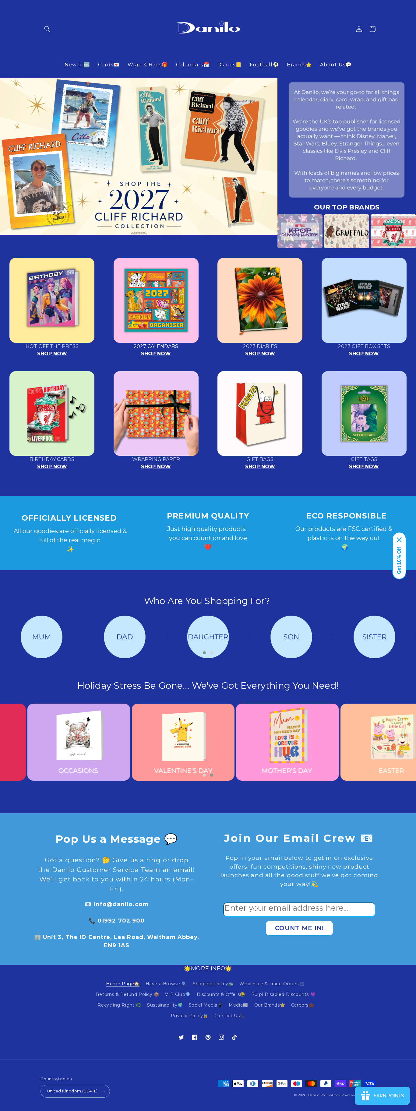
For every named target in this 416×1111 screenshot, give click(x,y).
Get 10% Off (399, 560)
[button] (47, 29)
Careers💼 (302, 1005)
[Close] (399, 539)
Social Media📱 (206, 1005)
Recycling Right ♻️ (119, 1005)
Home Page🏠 (122, 983)
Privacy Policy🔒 (189, 1015)
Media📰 (238, 1005)
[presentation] (268, 231)
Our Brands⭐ (269, 1005)
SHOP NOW (52, 354)
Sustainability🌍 (165, 1005)
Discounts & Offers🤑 (221, 994)
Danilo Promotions (324, 1095)
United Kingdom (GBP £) (72, 1090)
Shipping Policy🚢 (213, 983)
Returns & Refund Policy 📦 (127, 994)
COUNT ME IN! (299, 928)
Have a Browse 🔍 (166, 983)
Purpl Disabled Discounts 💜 (283, 994)
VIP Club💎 (177, 994)
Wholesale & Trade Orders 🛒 (272, 983)
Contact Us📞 (229, 1015)
